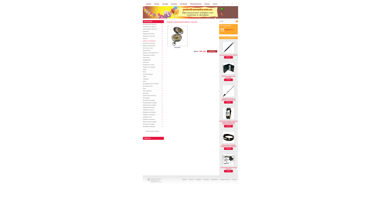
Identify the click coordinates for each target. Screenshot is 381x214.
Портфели (146, 62)
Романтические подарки (149, 121)
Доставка (165, 4)
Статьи (215, 4)
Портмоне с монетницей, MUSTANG (228, 76)
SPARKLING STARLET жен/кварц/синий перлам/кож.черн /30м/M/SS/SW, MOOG (228, 122)
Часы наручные (147, 91)
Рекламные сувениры (149, 126)
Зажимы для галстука (149, 36)
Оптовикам (183, 4)
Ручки (144, 72)
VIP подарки (146, 98)
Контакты (174, 4)
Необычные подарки (149, 124)
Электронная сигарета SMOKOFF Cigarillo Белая (228, 99)
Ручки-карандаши (148, 74)
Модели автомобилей (149, 45)
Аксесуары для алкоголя (150, 24)
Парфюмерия (147, 60)
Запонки (145, 38)
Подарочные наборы (149, 55)
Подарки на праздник (149, 114)
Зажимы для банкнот (149, 33)
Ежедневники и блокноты (150, 29)
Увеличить (177, 47)
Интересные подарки (149, 100)
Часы (144, 88)
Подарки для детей (148, 110)
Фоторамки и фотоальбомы (150, 83)
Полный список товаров (152, 131)
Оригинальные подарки (149, 105)
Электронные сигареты (149, 95)
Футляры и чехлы (148, 86)
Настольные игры (148, 48)
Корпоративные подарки (150, 102)
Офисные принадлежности (150, 53)
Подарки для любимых (149, 112)
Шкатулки (145, 93)
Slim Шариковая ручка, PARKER (228, 55)
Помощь (207, 4)
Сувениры (146, 79)
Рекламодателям (195, 4)
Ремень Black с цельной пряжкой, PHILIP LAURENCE (228, 145)
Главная (148, 4)
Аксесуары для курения (149, 26)
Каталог (156, 4)
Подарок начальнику (148, 119)
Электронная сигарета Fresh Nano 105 (228, 168)
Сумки (144, 76)
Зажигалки (146, 31)
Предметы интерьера (149, 67)
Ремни (144, 69)
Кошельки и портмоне (149, 43)
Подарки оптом (147, 117)
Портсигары (146, 57)
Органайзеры (147, 50)
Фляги (144, 81)
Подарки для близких (149, 107)
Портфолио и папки (148, 64)
